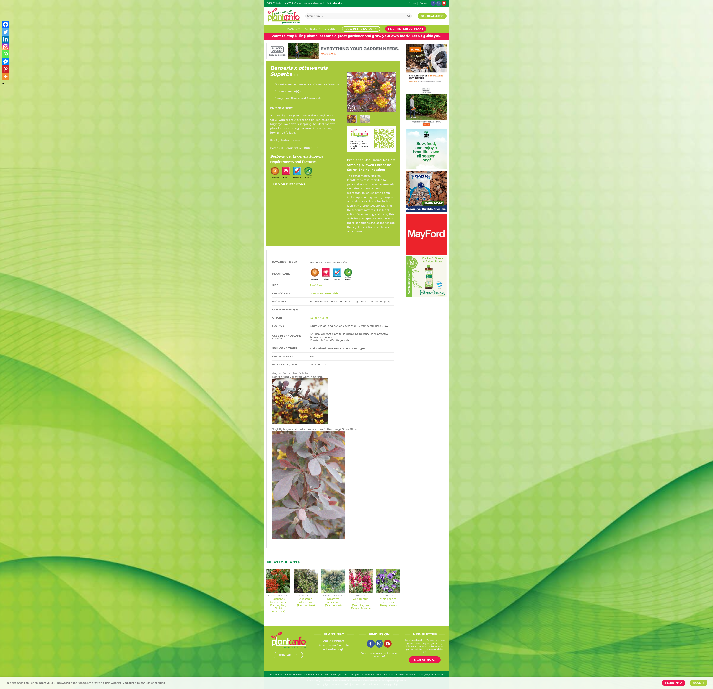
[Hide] (3, 83)
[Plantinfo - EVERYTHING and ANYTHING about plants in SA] (283, 16)
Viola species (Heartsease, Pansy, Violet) (388, 602)
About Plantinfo (333, 641)
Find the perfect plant (405, 28)
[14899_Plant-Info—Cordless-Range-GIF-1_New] (426, 63)
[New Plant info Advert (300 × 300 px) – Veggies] (426, 234)
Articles (311, 28)
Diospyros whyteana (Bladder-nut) (333, 602)
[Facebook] (5, 24)
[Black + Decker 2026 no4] (426, 106)
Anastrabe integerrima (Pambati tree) (306, 602)
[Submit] (408, 16)
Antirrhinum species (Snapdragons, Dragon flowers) (361, 603)
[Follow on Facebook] (433, 3)
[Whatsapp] (5, 54)
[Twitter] (5, 32)
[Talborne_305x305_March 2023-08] (426, 276)
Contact (424, 3)
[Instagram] (5, 46)
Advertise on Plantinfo (334, 645)
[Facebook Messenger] (5, 61)
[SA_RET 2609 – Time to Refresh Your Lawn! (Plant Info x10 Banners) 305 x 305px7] (426, 148)
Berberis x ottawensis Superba (298, 71)
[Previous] (352, 92)
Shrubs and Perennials (306, 98)
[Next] (390, 92)
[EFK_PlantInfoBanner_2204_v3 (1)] (333, 50)
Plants (292, 28)
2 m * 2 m (316, 285)
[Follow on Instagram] (438, 3)
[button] (351, 108)
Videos (330, 28)
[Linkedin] (5, 39)
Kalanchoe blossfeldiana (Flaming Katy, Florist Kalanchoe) (278, 605)
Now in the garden (360, 28)
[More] (5, 76)
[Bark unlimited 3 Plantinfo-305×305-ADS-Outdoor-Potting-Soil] (426, 191)
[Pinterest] (5, 69)
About (412, 3)
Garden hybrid (319, 317)
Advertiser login (334, 649)
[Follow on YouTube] (444, 3)
